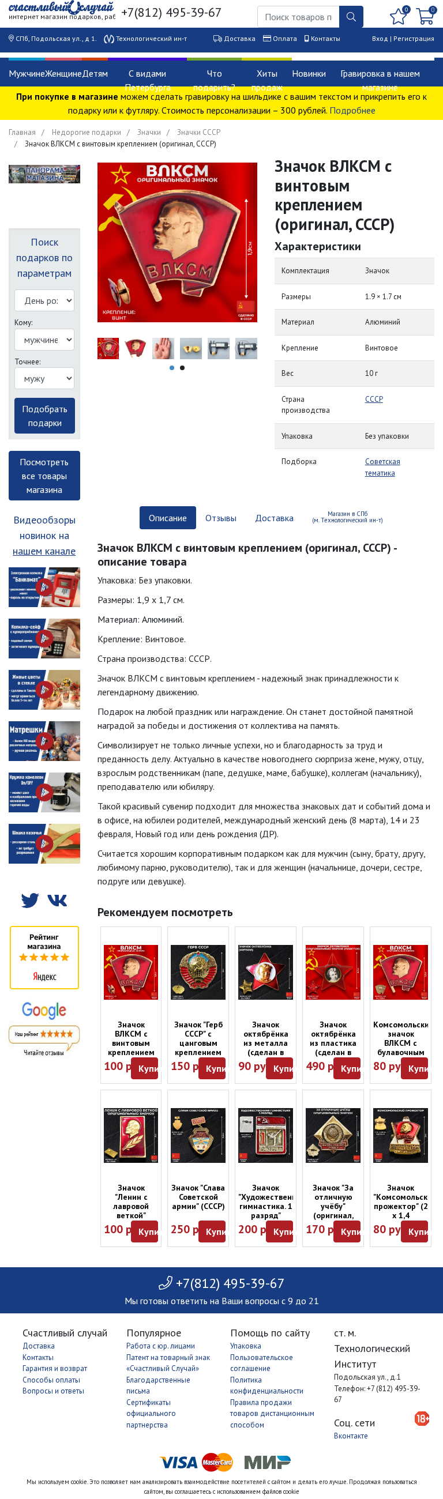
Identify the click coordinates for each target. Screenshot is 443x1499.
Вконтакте (351, 1436)
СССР (374, 399)
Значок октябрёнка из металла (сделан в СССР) (265, 1043)
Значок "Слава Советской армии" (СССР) (198, 1196)
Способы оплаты (51, 1380)
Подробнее (352, 110)
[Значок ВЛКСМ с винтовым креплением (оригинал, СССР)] (131, 972)
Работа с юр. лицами (160, 1346)
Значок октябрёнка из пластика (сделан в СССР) (333, 1043)
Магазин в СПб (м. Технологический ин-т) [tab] (347, 517)
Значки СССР (198, 132)
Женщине (63, 73)
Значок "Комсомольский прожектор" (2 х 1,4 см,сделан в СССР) (405, 1210)
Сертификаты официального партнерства (151, 1414)
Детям (95, 73)
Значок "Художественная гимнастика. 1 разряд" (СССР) (272, 1206)
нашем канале (44, 551)
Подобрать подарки (44, 415)
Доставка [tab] (274, 517)
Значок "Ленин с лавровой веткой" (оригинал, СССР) (131, 1210)
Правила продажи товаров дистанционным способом (272, 1414)
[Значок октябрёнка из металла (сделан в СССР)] (265, 972)
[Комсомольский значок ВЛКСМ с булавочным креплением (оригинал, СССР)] (400, 972)
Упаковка (245, 1346)
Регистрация (413, 38)
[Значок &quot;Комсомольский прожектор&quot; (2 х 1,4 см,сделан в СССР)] (400, 1135)
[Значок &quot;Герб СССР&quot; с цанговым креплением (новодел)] (198, 972)
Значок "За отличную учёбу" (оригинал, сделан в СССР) (333, 1210)
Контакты (325, 38)
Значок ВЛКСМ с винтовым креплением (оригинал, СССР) (131, 1047)
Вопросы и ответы (53, 1391)
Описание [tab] (168, 517)
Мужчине (27, 73)
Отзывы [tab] (220, 517)
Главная (22, 132)
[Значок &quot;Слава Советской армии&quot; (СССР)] (198, 1135)
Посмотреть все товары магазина (44, 475)
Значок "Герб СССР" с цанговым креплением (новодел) (198, 1043)
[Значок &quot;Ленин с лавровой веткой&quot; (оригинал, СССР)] (131, 1135)
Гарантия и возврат (54, 1368)
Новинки (309, 73)
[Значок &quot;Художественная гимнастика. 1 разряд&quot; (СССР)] (265, 1135)
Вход (380, 38)
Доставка (240, 38)
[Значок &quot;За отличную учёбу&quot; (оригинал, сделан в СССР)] (333, 1135)
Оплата (285, 38)
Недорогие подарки (86, 132)
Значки (149, 132)
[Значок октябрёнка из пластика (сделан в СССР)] (333, 972)
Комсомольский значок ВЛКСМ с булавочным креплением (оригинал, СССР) (403, 1052)
